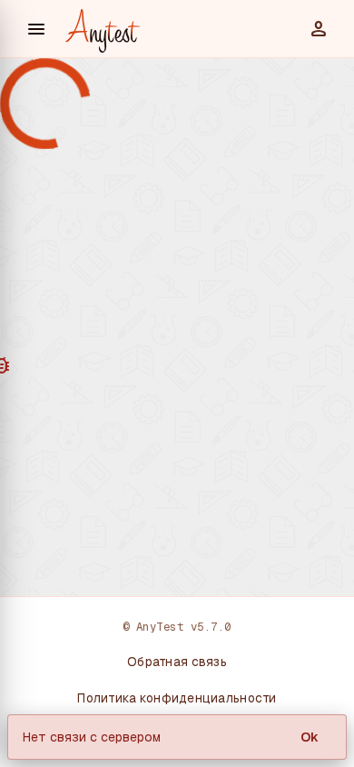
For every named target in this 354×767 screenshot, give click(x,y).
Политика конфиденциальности (176, 698)
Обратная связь (177, 661)
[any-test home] (102, 29)
